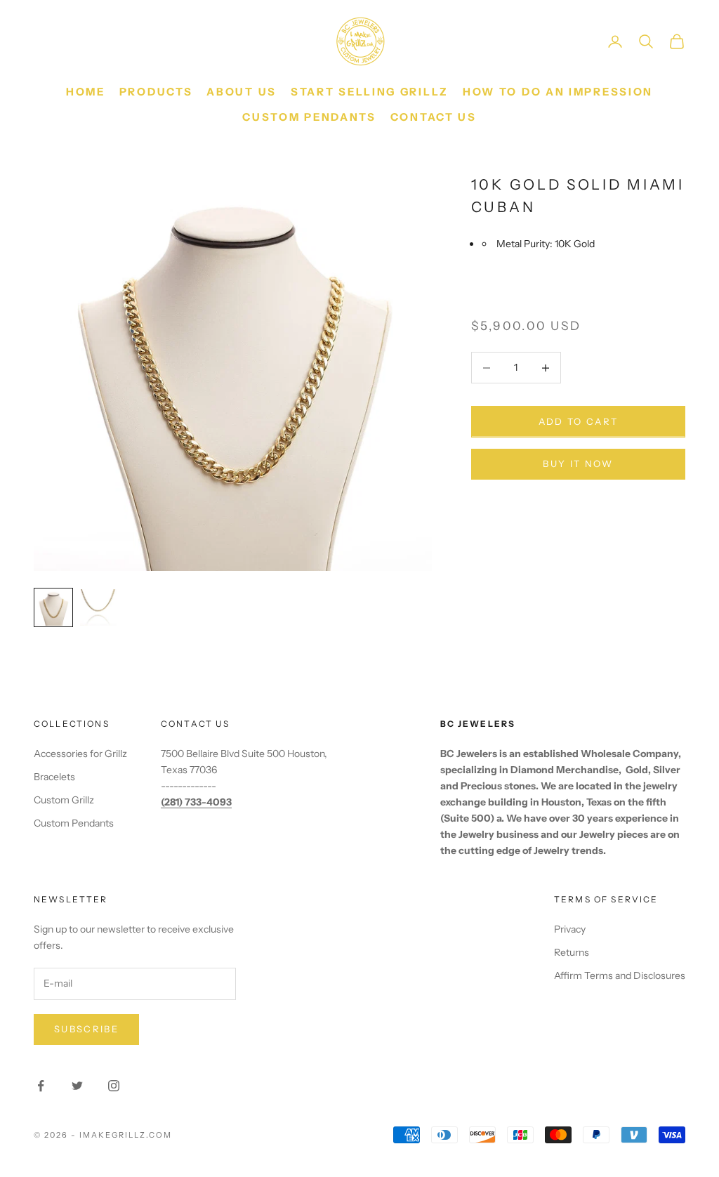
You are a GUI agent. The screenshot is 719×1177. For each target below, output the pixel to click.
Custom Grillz (64, 800)
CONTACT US (433, 117)
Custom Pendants (309, 117)
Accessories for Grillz (80, 753)
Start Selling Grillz (370, 91)
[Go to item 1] (53, 607)
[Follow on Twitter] (77, 1086)
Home (85, 91)
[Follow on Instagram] (114, 1086)
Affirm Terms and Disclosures (619, 975)
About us (241, 91)
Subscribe (86, 1028)
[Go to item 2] (98, 607)
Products (156, 91)
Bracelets (54, 776)
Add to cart (579, 421)
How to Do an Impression (558, 91)
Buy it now (578, 463)
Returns (571, 952)
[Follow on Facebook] (41, 1086)
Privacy (570, 929)
